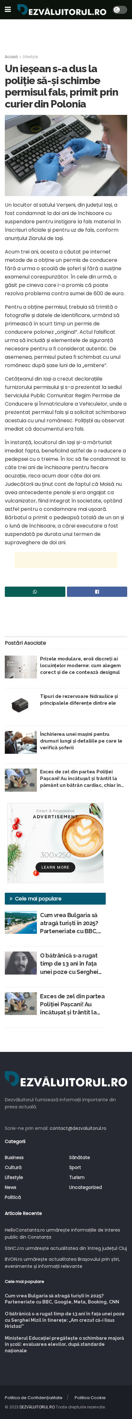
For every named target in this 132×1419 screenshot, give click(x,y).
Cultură (13, 1167)
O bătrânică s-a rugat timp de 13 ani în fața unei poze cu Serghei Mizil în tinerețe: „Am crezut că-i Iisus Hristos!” (69, 964)
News (10, 1187)
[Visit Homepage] (61, 9)
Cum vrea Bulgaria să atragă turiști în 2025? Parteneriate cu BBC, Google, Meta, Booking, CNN (72, 923)
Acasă (11, 56)
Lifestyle (30, 56)
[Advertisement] (66, 34)
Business (14, 1157)
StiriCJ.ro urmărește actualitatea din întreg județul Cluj (66, 1248)
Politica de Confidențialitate (33, 1398)
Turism (77, 1177)
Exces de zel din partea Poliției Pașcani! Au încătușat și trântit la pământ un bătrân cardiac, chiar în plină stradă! (80, 779)
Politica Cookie (90, 1398)
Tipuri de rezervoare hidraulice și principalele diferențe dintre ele (79, 699)
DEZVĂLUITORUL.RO (37, 1407)
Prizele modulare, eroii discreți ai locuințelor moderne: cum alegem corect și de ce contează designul (80, 665)
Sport (75, 1167)
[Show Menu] (8, 9)
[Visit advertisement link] (55, 843)
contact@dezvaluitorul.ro (78, 1128)
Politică (13, 1197)
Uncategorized (85, 1187)
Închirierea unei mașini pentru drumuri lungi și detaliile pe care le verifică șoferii (81, 741)
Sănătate (79, 1157)
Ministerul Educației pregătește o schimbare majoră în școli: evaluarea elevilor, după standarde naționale (64, 1344)
